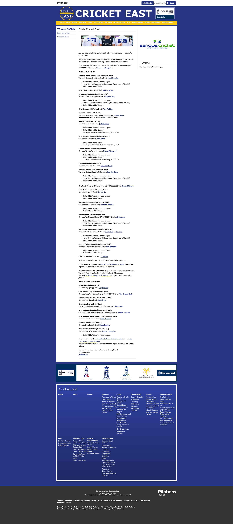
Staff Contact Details (109, 404)
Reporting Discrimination (107, 470)
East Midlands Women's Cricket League (109, 339)
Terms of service (103, 500)
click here (119, 232)
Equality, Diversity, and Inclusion (108, 466)
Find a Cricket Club (63, 33)
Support (60, 500)
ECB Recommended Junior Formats (123, 415)
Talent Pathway (119, 23)
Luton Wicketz (92, 447)
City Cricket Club (125, 294)
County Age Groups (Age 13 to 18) (167, 409)
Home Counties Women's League (112, 264)
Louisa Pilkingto (108, 331)
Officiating (135, 404)
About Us (82, 23)
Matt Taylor (102, 300)
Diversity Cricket (93, 454)
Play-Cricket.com (122, 429)
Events (74, 23)
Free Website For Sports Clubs (68, 507)
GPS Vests (120, 509)
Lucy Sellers (109, 96)
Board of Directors (108, 402)
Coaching (134, 402)
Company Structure (109, 406)
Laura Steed (119, 115)
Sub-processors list (131, 500)
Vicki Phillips (107, 109)
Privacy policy (116, 500)
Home (62, 23)
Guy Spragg (103, 288)
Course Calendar (137, 397)
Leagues (119, 412)
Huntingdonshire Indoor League (64, 444)
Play (128, 23)
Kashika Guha (112, 172)
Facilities (119, 434)
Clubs (89, 23)
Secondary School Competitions (152, 407)
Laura (104, 117)
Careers (87, 500)
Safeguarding (167, 23)
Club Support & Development (122, 408)
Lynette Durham (123, 312)
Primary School (151, 397)
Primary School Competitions (151, 400)
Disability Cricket (64, 441)
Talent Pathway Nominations (165, 413)
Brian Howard (105, 319)
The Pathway (164, 397)
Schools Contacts (152, 410)
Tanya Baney (108, 90)
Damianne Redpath (104, 68)
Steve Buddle (104, 325)
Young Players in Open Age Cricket (108, 461)
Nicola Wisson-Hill (110, 151)
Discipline (105, 456)
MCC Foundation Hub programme (166, 419)
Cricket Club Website (108, 507)
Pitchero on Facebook (162, 495)
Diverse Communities (152, 23)
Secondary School (152, 403)
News (68, 23)
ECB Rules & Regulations (106, 453)
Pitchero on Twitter (164, 495)
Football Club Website (90, 507)
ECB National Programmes (121, 419)
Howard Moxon (127, 186)
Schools (108, 23)
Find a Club (120, 431)
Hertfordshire (83, 355)
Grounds (134, 406)
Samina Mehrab (107, 205)
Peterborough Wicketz (92, 450)
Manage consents (64, 502)
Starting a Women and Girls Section (79, 455)
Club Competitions (79, 449)
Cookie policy (145, 500)
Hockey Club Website (126, 507)
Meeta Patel (109, 232)
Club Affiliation (121, 405)
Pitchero (62, 3)
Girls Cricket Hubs (79, 461)
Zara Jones (101, 139)
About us (68, 500)
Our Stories (106, 399)
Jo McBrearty (104, 124)
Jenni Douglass (113, 78)
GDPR (104, 458)
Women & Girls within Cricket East (79, 442)
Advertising (78, 500)
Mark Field (119, 306)
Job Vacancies (107, 408)
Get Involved (98, 23)
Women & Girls (137, 23)
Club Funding (121, 422)
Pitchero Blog (159, 495)
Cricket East (116, 13)
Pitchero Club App (89, 509)
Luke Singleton (106, 166)
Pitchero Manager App (106, 509)
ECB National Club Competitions (79, 446)
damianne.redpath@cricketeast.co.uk (98, 275)
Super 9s (163, 416)
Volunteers (135, 399)
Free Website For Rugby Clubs (68, 509)
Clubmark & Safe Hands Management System (122, 400)
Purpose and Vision (109, 397)
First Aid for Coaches (135, 409)
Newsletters (106, 445)
